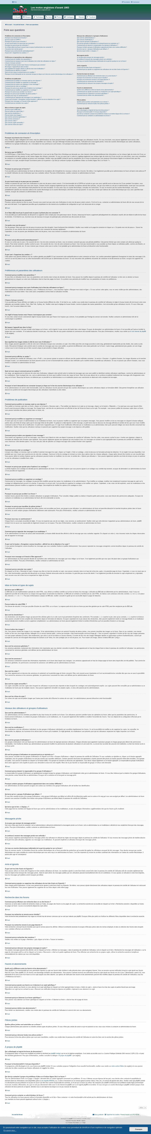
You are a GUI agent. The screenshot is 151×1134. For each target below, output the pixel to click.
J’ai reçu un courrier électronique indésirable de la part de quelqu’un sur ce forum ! (101, 61)
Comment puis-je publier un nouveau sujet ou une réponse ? (23, 80)
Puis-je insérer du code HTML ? (14, 111)
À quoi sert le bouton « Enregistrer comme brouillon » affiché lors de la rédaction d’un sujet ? (32, 99)
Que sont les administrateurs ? (86, 38)
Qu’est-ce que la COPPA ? (13, 39)
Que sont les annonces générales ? (15, 117)
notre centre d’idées (117, 1066)
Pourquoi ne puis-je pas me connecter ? (17, 45)
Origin (84, 1122)
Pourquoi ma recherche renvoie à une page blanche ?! (93, 79)
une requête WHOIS (47, 1080)
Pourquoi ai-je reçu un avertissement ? (16, 95)
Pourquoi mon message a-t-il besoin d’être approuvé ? (21, 101)
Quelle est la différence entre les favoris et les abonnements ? (95, 90)
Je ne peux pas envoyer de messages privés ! (90, 57)
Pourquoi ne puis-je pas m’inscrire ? (16, 41)
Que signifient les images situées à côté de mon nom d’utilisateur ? (25, 68)
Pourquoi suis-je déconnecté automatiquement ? (19, 51)
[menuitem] (14, 2)
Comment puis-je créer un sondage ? (16, 86)
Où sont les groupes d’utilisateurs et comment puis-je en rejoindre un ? (98, 43)
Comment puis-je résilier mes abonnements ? (90, 95)
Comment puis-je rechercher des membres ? (90, 81)
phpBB (70, 1118)
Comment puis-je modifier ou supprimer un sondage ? (21, 90)
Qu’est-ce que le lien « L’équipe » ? (87, 51)
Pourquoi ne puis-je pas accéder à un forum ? (18, 92)
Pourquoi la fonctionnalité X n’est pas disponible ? (92, 112)
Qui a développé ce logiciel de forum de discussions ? (93, 110)
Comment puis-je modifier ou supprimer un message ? (21, 82)
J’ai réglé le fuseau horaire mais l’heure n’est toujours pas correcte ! (25, 65)
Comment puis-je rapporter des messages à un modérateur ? (23, 97)
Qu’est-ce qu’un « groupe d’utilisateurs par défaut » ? (93, 49)
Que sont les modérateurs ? (85, 39)
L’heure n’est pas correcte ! (13, 63)
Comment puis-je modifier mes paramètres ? (18, 59)
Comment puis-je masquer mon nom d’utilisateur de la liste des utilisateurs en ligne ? (30, 61)
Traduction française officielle (73, 1120)
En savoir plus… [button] (10, 1130)
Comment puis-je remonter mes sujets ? (17, 103)
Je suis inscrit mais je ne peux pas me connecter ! (20, 43)
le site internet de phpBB (138, 331)
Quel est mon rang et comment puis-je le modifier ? (20, 72)
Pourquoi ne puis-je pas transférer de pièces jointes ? (21, 94)
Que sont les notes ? (11, 121)
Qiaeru (83, 1120)
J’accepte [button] (138, 1129)
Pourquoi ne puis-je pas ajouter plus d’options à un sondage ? (23, 88)
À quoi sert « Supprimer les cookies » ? (16, 53)
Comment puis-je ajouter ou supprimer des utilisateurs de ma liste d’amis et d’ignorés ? (103, 69)
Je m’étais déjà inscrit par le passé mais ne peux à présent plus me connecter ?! (29, 47)
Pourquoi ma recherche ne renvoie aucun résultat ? (92, 77)
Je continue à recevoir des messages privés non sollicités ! (94, 59)
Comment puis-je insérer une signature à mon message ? (22, 84)
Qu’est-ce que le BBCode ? (13, 109)
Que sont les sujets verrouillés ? (14, 122)
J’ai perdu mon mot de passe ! (14, 49)
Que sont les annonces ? (12, 119)
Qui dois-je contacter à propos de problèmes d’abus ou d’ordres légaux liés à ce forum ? (103, 114)
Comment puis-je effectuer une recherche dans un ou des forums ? (97, 76)
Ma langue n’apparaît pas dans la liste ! (17, 67)
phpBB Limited (55, 1053)
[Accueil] (21, 10)
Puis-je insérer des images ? (13, 115)
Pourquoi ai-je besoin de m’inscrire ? (16, 38)
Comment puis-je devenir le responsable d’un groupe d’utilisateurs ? (97, 45)
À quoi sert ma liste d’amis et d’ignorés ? (89, 67)
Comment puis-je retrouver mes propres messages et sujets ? (95, 83)
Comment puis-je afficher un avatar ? (16, 70)
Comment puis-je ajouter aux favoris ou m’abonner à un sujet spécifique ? (99, 91)
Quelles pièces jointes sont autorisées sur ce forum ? (93, 102)
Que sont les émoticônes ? (13, 113)
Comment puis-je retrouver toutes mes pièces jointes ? (93, 103)
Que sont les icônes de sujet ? (14, 124)
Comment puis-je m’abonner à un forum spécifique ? (92, 93)
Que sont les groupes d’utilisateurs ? (88, 41)
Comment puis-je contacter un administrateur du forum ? (94, 115)
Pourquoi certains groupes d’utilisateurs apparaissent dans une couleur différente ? (102, 47)
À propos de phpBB (65, 1055)
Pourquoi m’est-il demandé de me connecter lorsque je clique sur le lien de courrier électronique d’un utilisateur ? (39, 74)
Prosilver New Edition (73, 1122)
